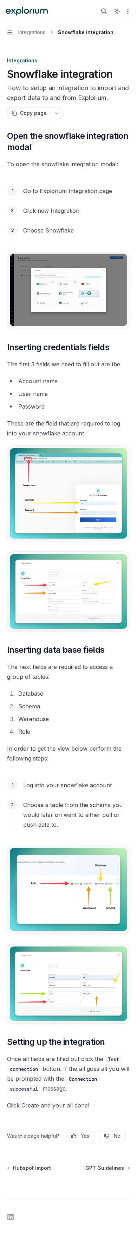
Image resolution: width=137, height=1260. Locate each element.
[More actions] (127, 11)
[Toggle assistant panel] (117, 11)
